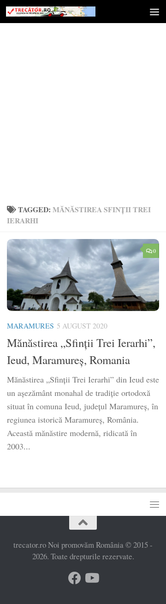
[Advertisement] (83, 111)
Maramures (30, 325)
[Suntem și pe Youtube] (91, 578)
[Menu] (154, 11)
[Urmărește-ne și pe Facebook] (74, 578)
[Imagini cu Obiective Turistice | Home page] (65, 11)
